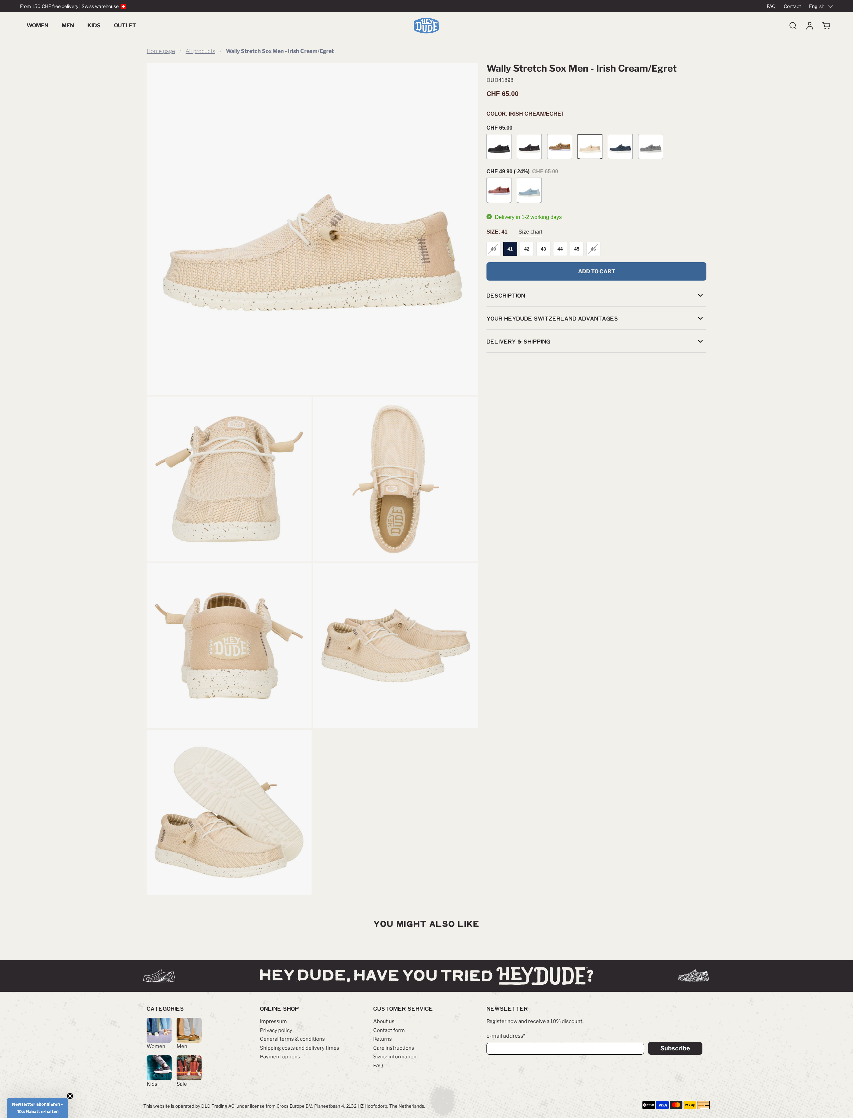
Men (68, 25)
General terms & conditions (292, 1039)
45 (576, 249)
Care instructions (393, 1048)
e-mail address (505, 1036)
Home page (161, 51)
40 (493, 249)
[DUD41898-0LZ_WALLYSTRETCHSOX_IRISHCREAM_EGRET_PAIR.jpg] (395, 645)
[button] (37, 1108)
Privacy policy (276, 1030)
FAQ (771, 6)
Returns (382, 1039)
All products (200, 51)
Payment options (280, 1057)
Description (505, 296)
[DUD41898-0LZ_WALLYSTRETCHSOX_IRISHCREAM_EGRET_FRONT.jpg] (229, 479)
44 (560, 249)
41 (510, 249)
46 (593, 249)
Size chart (530, 232)
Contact (792, 6)
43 (543, 249)
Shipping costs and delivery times (299, 1048)
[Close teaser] (70, 1096)
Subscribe (675, 1048)
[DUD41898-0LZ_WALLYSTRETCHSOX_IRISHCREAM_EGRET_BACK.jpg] (229, 645)
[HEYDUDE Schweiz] (426, 26)
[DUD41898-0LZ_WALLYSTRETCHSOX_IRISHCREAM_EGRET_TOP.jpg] (395, 479)
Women (37, 25)
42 (526, 249)
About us (384, 1021)
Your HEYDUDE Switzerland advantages (552, 319)
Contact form (389, 1030)
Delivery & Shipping (518, 342)
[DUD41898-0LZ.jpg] (312, 229)
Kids (94, 25)
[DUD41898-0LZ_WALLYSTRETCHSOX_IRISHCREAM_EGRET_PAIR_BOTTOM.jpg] (229, 812)
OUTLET (125, 25)
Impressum (273, 1021)
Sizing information (395, 1057)
